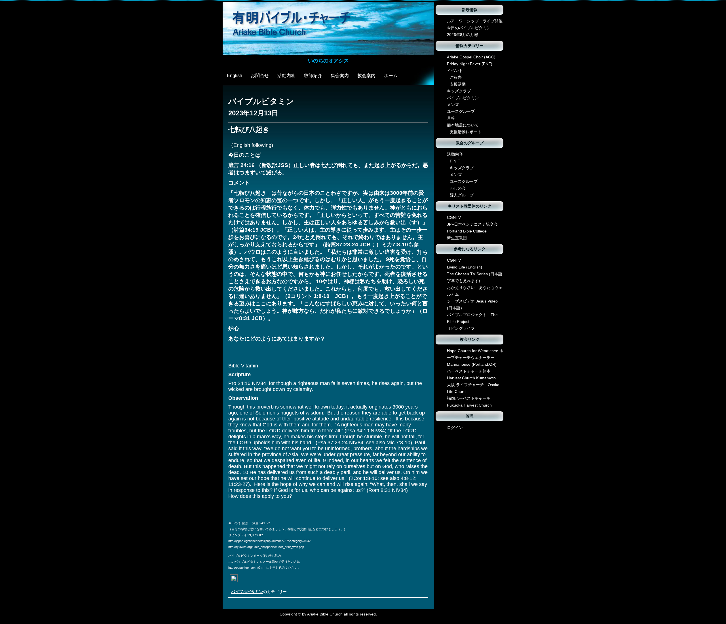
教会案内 (366, 75)
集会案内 (340, 75)
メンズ (453, 104)
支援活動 (458, 84)
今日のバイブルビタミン (469, 28)
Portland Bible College (467, 231)
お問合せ (260, 75)
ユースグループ (461, 111)
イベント (455, 70)
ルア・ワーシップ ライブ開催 (475, 21)
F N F (455, 161)
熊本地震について (463, 125)
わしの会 (458, 188)
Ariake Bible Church (325, 614)
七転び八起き (249, 129)
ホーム (391, 75)
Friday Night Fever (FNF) (469, 64)
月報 (451, 118)
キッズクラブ (459, 91)
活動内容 (286, 75)
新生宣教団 (457, 238)
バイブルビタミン (247, 591)
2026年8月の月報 (462, 34)
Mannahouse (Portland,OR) (472, 364)
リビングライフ (461, 328)
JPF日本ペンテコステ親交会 (472, 224)
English (234, 75)
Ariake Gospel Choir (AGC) (471, 57)
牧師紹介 (313, 75)
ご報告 (456, 77)
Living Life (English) (464, 267)
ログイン (455, 427)
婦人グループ (462, 195)
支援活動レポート (466, 132)
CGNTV (454, 217)
